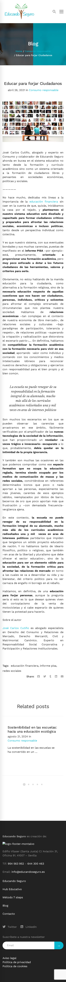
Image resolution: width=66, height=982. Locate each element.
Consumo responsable (38, 51)
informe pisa (48, 665)
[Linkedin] (56, 676)
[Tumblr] (50, 676)
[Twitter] (44, 676)
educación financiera (43, 201)
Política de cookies (15, 966)
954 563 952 (16, 863)
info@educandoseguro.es (28, 871)
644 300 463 (35, 863)
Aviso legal (9, 958)
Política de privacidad (17, 962)
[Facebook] (38, 676)
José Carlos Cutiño (16, 628)
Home (19, 51)
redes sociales (12, 670)
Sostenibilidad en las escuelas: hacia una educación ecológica (32, 729)
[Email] (62, 676)
